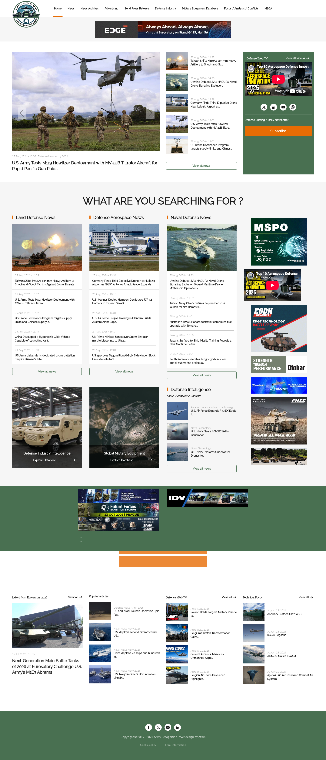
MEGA (268, 8)
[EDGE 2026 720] (163, 29)
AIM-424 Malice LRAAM (281, 656)
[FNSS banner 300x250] (279, 420)
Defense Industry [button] (165, 8)
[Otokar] (279, 364)
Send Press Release (137, 8)
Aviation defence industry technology (212, 407)
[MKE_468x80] (118, 523)
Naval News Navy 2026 (127, 628)
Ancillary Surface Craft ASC (284, 614)
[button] (22, 113)
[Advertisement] (163, 553)
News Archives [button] (90, 8)
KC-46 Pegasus (276, 634)
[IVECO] (207, 497)
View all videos (295, 58)
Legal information (175, 744)
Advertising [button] (111, 8)
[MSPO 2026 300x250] (279, 241)
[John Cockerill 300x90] (279, 456)
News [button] (71, 8)
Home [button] (58, 8)
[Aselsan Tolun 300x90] (279, 384)
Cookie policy (148, 744)
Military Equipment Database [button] (200, 8)
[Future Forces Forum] (118, 509)
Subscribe (278, 131)
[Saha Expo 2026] (118, 496)
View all (73, 597)
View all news (201, 165)
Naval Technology (201, 427)
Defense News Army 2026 (53, 156)
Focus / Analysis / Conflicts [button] (241, 8)
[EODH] (279, 328)
